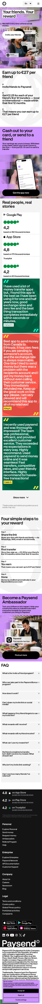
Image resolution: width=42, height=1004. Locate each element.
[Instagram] (16, 935)
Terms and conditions (11, 901)
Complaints (7, 913)
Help (4, 845)
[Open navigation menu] (37, 3)
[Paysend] (11, 3)
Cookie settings (21, 1000)
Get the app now (21, 192)
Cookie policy (8, 904)
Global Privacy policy (11, 907)
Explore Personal (9, 829)
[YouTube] (12, 935)
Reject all (21, 995)
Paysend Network (10, 860)
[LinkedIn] (3, 935)
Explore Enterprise (10, 857)
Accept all (21, 990)
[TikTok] (24, 935)
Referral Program (9, 842)
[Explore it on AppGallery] (10, 928)
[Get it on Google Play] (25, 922)
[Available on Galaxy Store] (28, 928)
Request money (9, 835)
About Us (6, 879)
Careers (5, 882)
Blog (4, 888)
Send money (7, 832)
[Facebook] (7, 935)
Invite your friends (13, 35)
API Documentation (10, 863)
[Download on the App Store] (9, 922)
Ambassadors (8, 838)
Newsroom (7, 885)
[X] (20, 935)
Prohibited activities (11, 910)
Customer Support (10, 867)
